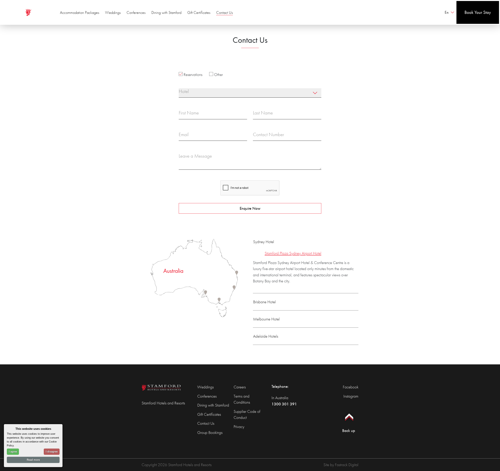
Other (218, 74)
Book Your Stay (477, 12)
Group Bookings (209, 432)
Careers (240, 387)
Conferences (136, 12)
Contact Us (224, 12)
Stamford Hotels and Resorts (163, 403)
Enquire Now (250, 208)
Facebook (350, 387)
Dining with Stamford (166, 12)
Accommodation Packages (79, 12)
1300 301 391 (284, 404)
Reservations (192, 74)
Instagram (350, 396)
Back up (348, 430)
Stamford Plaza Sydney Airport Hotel (293, 253)
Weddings (113, 12)
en (446, 12)
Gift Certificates (198, 12)
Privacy (239, 426)
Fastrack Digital (346, 464)
